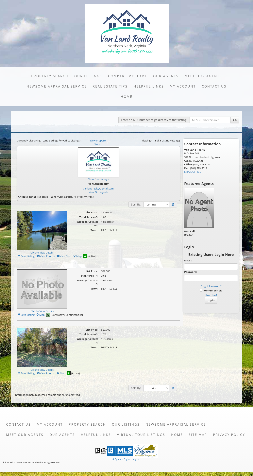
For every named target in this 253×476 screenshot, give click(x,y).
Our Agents (166, 76)
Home (126, 96)
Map (79, 256)
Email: (188, 260)
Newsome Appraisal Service (56, 86)
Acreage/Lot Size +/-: (87, 223)
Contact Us (214, 86)
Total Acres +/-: (88, 217)
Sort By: (136, 204)
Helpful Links (149, 86)
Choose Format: (27, 196)
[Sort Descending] (173, 204)
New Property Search (98, 142)
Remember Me (212, 290)
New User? (211, 295)
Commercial (65, 196)
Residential (43, 196)
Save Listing (27, 256)
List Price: (92, 212)
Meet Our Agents (203, 76)
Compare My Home (127, 76)
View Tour (65, 256)
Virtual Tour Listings (141, 435)
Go (235, 120)
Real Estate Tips (110, 86)
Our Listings (88, 76)
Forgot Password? (211, 286)
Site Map (198, 435)
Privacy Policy (229, 435)
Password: (190, 272)
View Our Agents (98, 192)
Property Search (49, 76)
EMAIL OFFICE (192, 171)
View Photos (47, 256)
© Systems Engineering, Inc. (126, 459)
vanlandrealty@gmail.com (98, 188)
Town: (94, 230)
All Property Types (84, 196)
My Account (183, 86)
